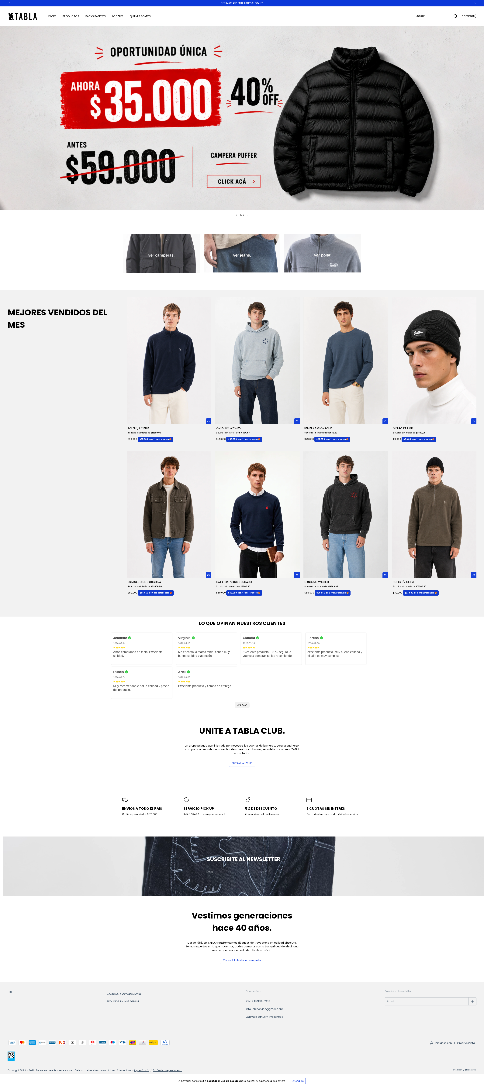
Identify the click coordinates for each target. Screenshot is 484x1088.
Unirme (268, 70)
